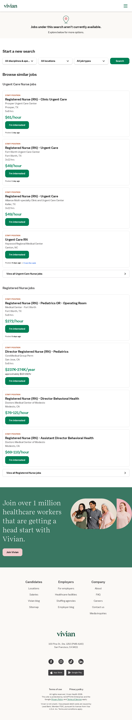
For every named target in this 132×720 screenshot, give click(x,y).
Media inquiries (98, 613)
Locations (33, 588)
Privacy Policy (57, 699)
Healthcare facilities (66, 594)
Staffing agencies (66, 600)
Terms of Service (74, 699)
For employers (66, 588)
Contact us (98, 607)
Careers (98, 600)
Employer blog (66, 607)
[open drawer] (125, 6)
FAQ (98, 594)
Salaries (33, 594)
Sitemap (34, 607)
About (98, 588)
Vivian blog (34, 600)
